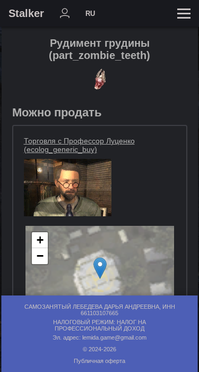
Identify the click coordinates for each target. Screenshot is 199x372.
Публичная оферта (99, 361)
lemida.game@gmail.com (114, 337)
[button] (100, 268)
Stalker (26, 13)
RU (90, 14)
